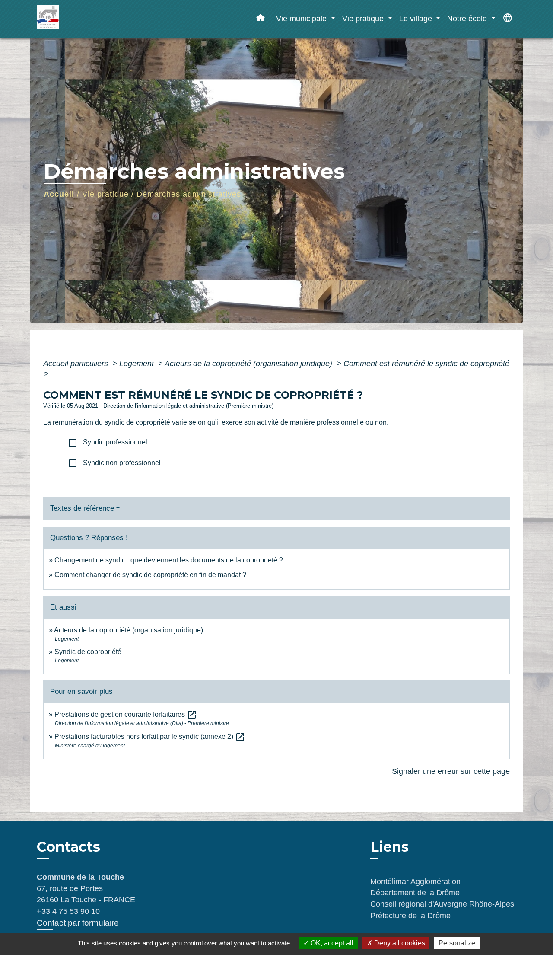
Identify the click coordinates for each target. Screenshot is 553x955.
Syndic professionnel (107, 443)
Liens (389, 846)
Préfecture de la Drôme (410, 915)
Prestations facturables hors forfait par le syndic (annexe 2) (149, 736)
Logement (137, 363)
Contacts (68, 847)
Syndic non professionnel (114, 463)
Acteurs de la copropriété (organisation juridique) (249, 363)
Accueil (59, 194)
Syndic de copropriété (87, 651)
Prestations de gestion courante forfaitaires (125, 714)
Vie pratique (105, 194)
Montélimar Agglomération (415, 881)
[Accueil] (91, 19)
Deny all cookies (398, 943)
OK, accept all (331, 943)
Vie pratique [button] (364, 18)
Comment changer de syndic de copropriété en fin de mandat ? (150, 574)
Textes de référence (82, 508)
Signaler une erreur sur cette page (451, 771)
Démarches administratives (189, 194)
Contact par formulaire (78, 922)
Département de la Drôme (415, 892)
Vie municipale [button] (302, 18)
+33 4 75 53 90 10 (68, 911)
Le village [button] (416, 18)
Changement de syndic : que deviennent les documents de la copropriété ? (168, 560)
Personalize (457, 943)
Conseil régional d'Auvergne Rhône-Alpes (442, 904)
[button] (260, 19)
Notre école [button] (468, 18)
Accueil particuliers (76, 363)
